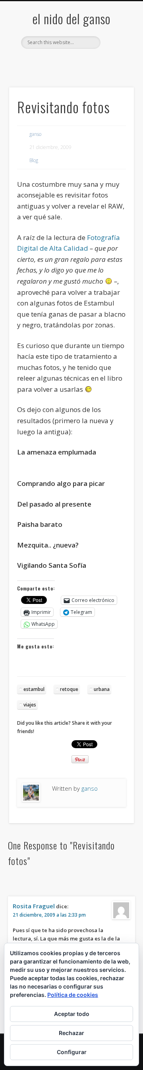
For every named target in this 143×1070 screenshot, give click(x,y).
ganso (35, 134)
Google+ (86, 62)
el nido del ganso (71, 18)
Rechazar (71, 1032)
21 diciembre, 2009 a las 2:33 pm (49, 914)
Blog (33, 160)
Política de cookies (72, 994)
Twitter (54, 62)
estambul (33, 689)
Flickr (70, 62)
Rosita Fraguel (34, 906)
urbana (102, 689)
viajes (29, 704)
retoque (69, 689)
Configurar (72, 1052)
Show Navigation (115, 71)
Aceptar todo (71, 1013)
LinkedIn (103, 62)
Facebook (37, 62)
